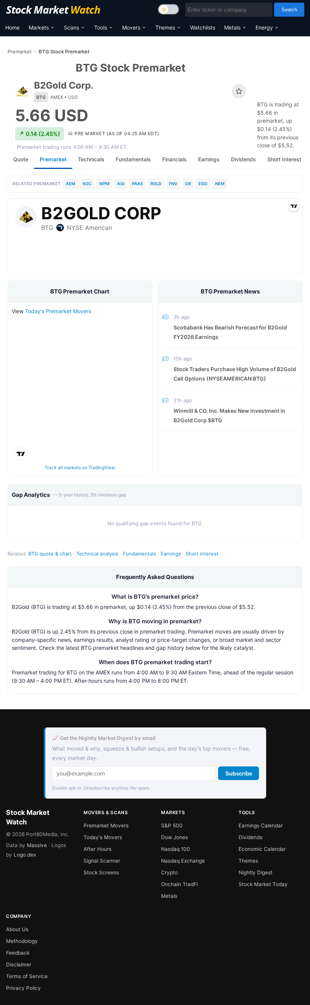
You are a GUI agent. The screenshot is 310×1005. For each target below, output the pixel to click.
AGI (120, 183)
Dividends (250, 837)
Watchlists (202, 27)
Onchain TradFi (179, 884)
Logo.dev (25, 855)
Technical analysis (97, 554)
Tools (100, 27)
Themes (165, 27)
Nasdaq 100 (175, 849)
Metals (232, 27)
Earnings (171, 554)
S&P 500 (172, 825)
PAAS (137, 183)
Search (289, 9)
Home (12, 27)
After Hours (98, 849)
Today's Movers (103, 837)
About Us (17, 929)
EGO (203, 183)
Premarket (20, 51)
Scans (71, 27)
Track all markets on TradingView (80, 467)
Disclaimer (18, 964)
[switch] (168, 9)
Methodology (22, 941)
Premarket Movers (106, 825)
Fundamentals (139, 554)
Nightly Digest (256, 872)
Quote (20, 159)
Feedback (17, 953)
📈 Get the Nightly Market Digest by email (104, 738)
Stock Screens (101, 872)
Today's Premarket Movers (58, 311)
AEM (70, 183)
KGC (87, 183)
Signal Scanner (102, 861)
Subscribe (238, 773)
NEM (220, 183)
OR (188, 183)
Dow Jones (174, 837)
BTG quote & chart (50, 554)
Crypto (169, 872)
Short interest (202, 554)
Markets (39, 27)
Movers (131, 27)
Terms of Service (27, 976)
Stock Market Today (263, 884)
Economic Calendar (262, 849)
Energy (264, 27)
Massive (37, 845)
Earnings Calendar (261, 825)
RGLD (155, 183)
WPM (104, 183)
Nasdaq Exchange (183, 861)
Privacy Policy (23, 988)
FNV (173, 183)
